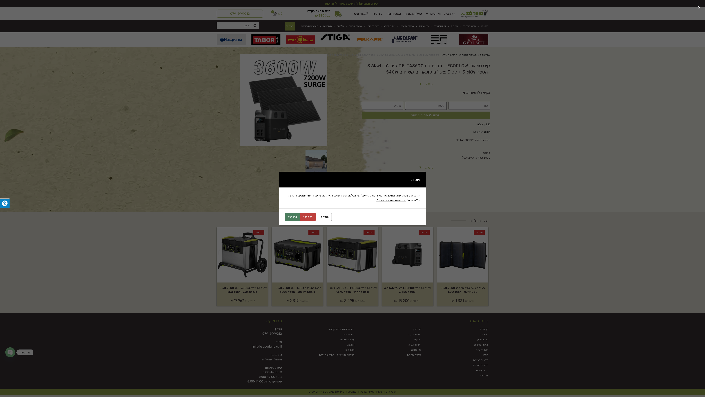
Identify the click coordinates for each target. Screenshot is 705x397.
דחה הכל (307, 217)
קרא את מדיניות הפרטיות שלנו (391, 200)
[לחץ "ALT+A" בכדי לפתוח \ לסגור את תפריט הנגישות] (5, 203)
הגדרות (325, 217)
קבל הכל (292, 217)
